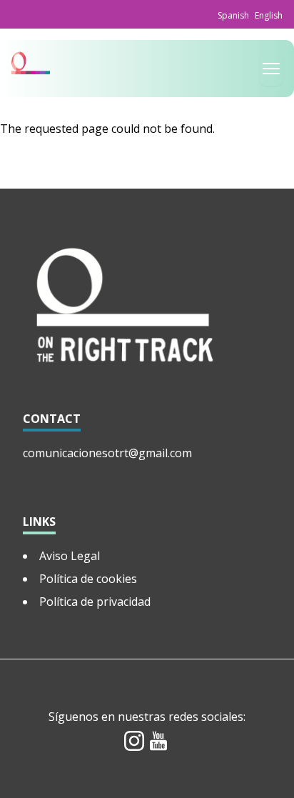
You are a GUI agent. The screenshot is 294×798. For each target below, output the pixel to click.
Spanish (233, 15)
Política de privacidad (95, 601)
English (269, 15)
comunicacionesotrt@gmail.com (107, 453)
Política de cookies (88, 579)
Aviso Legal (69, 556)
